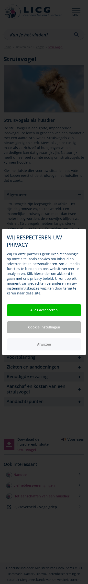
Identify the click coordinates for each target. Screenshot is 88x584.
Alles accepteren (44, 310)
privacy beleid (41, 278)
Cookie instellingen (44, 327)
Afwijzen (44, 344)
